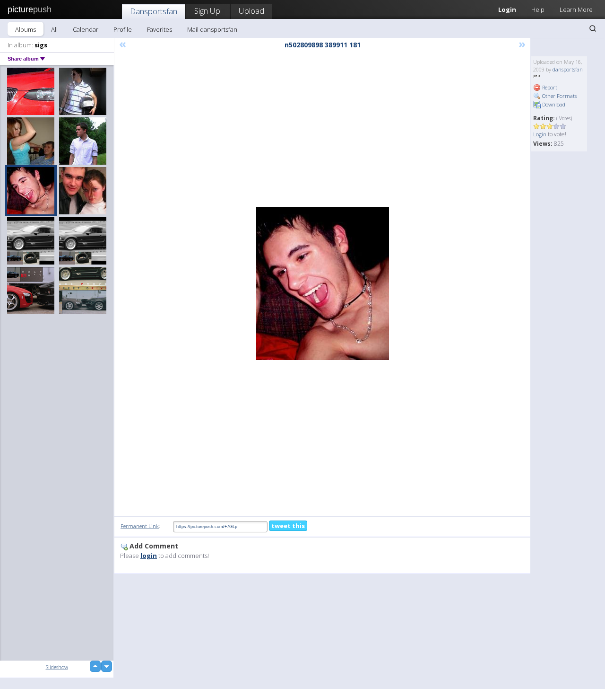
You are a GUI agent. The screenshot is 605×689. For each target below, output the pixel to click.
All (54, 29)
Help (537, 9)
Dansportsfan (153, 11)
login (148, 555)
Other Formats (559, 95)
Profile (122, 29)
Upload (251, 10)
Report (549, 87)
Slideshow (57, 667)
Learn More (576, 9)
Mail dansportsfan (212, 29)
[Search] (592, 28)
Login (507, 9)
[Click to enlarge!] (322, 283)
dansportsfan (568, 69)
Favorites (159, 29)
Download (553, 104)
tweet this (288, 525)
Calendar (85, 29)
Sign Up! (208, 10)
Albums (25, 29)
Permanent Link (140, 526)
